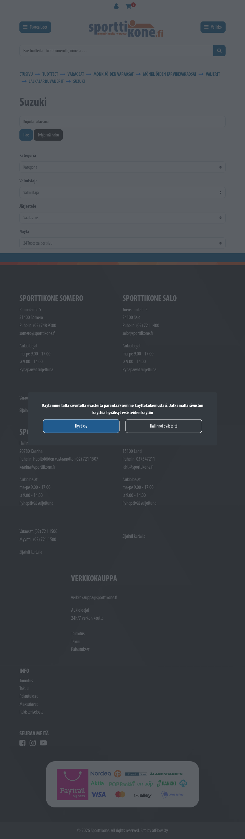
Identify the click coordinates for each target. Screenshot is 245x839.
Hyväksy (81, 426)
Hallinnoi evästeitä (163, 426)
